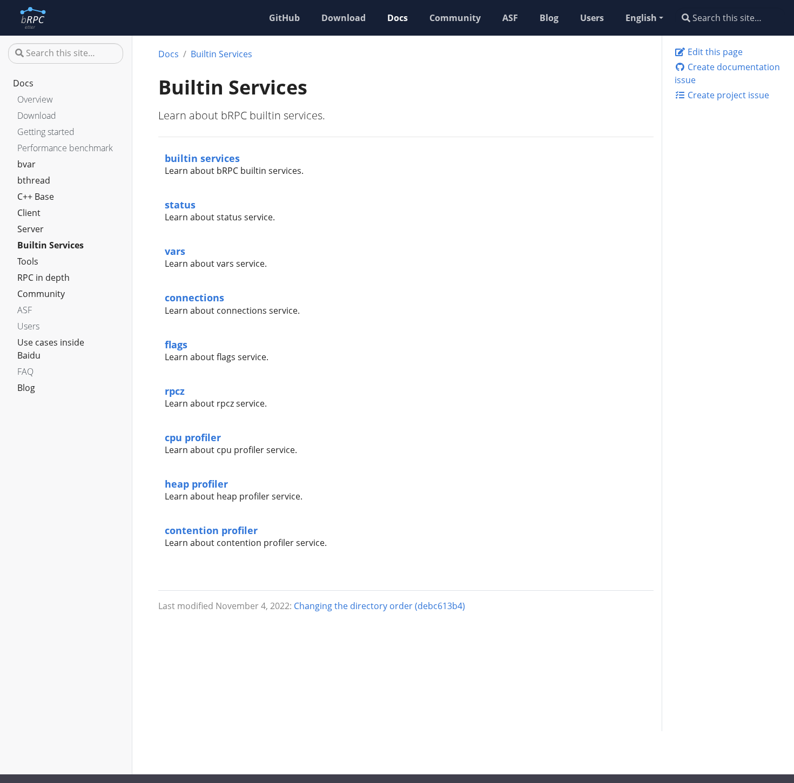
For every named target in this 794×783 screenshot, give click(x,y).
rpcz (175, 390)
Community (41, 294)
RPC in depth (43, 278)
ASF (24, 310)
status (180, 204)
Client (29, 213)
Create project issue (727, 95)
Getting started (46, 132)
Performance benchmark (65, 148)
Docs (23, 83)
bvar (26, 164)
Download (36, 116)
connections (194, 297)
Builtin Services (50, 245)
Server (30, 229)
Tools (27, 261)
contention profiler (211, 530)
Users (28, 326)
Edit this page (714, 52)
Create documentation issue (727, 73)
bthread (33, 180)
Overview (35, 99)
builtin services (202, 158)
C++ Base (35, 196)
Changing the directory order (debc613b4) (379, 606)
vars (175, 251)
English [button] (641, 18)
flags (176, 344)
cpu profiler (193, 437)
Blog (26, 388)
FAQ (25, 371)
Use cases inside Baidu (50, 348)
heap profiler (196, 483)
